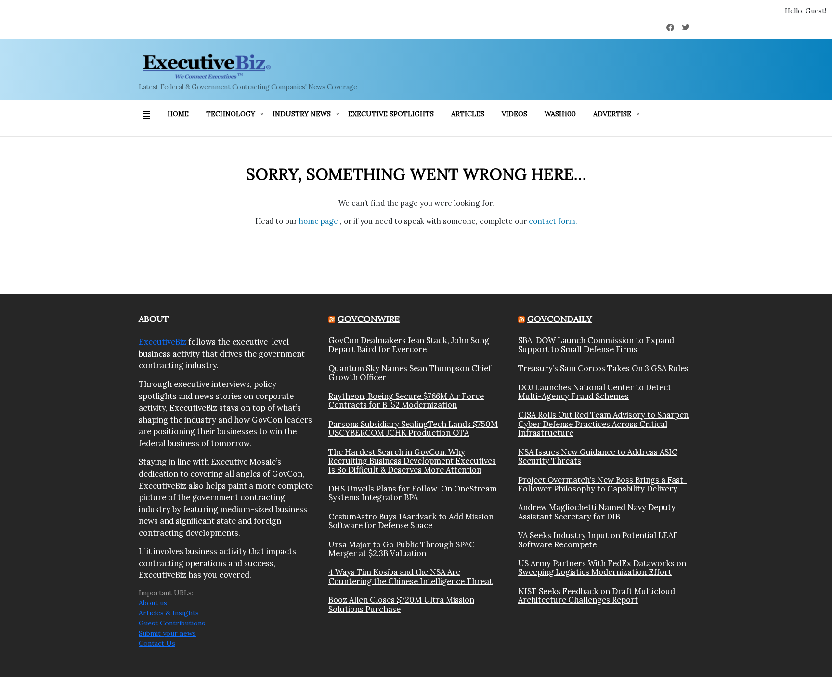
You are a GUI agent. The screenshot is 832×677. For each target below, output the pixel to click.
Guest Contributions (172, 623)
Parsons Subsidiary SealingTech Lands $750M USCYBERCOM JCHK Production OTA (413, 429)
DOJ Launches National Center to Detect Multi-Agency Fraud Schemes (594, 392)
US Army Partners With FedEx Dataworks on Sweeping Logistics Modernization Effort (602, 568)
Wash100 (560, 113)
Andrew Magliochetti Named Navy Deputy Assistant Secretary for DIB (597, 512)
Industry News (302, 113)
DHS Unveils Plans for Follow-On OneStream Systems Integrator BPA (412, 493)
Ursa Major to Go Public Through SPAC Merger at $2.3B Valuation (401, 549)
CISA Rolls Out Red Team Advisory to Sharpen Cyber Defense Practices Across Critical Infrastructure (603, 424)
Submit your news (167, 633)
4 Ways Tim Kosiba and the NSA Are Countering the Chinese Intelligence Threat (410, 576)
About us (153, 602)
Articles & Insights (169, 613)
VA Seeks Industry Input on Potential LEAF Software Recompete (598, 540)
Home (178, 113)
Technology (230, 113)
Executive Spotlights (391, 113)
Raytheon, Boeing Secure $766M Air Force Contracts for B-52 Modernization (406, 401)
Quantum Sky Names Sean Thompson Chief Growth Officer (409, 373)
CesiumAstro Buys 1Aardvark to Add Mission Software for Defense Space (411, 521)
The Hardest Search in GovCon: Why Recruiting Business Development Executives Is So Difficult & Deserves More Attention (412, 461)
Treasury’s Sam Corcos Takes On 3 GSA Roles (603, 368)
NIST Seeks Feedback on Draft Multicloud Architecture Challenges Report (596, 596)
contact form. (553, 221)
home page (319, 221)
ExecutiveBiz (162, 341)
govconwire (369, 318)
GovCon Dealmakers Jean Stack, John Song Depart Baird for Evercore (408, 345)
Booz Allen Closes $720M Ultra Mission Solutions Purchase (401, 604)
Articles (467, 113)
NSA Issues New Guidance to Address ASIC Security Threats (597, 456)
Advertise (612, 113)
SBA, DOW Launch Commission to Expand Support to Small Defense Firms (596, 345)
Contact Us (157, 643)
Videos (514, 113)
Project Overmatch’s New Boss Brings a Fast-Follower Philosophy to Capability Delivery (602, 484)
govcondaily (559, 318)
